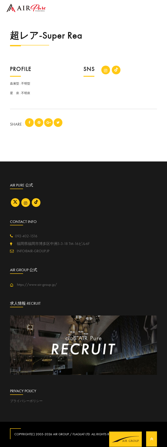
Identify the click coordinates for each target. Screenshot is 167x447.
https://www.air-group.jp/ (35, 284)
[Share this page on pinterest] (39, 122)
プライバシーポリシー (26, 401)
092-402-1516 (26, 236)
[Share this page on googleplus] (48, 122)
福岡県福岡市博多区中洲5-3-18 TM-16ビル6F (51, 244)
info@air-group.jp (32, 251)
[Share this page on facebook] (29, 122)
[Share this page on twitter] (58, 122)
